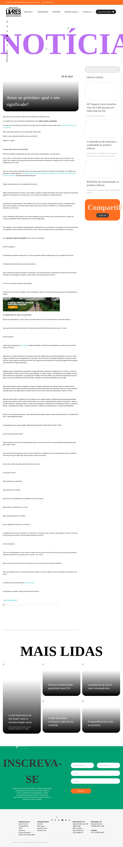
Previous (91, 137)
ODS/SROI (56, 12)
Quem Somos (23, 824)
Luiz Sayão (24, 345)
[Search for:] (102, 69)
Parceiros (22, 830)
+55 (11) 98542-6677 (97, 833)
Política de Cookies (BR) (26, 835)
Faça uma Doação (105, 12)
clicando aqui (29, 583)
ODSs (20, 828)
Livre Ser (40, 824)
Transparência (42, 12)
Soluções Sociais (70, 12)
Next (113, 137)
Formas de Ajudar (25, 833)
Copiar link (102, 215)
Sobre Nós (28, 12)
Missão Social (41, 830)
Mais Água (40, 826)
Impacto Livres (42, 828)
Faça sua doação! (10, 600)
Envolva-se (87, 12)
